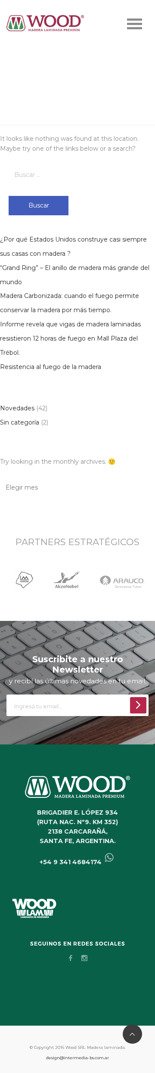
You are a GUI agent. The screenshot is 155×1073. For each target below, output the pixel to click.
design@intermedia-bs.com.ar (77, 1057)
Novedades (17, 408)
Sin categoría (19, 422)
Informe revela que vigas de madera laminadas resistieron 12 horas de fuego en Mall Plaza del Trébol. (70, 338)
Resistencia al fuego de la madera (50, 367)
